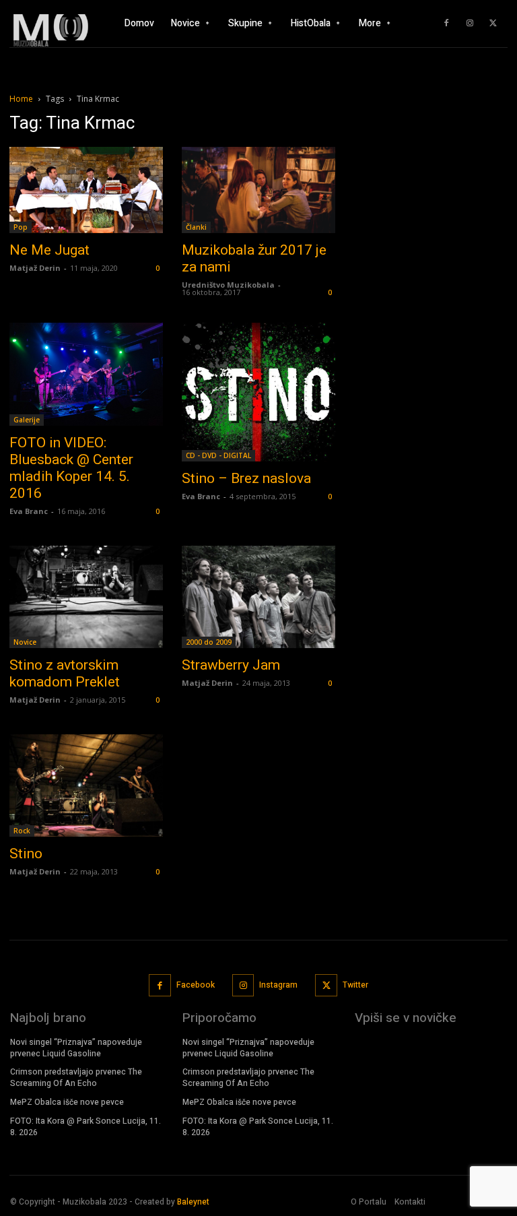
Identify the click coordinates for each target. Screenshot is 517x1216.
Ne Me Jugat (49, 250)
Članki (196, 227)
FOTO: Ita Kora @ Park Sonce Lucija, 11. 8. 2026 (85, 1127)
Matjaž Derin (35, 268)
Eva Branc (28, 511)
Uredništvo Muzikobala (228, 285)
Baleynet (193, 1202)
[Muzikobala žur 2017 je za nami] (258, 190)
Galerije (26, 419)
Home (21, 98)
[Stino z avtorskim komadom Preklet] (86, 597)
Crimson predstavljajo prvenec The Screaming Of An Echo (76, 1077)
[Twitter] (493, 23)
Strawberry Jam (231, 665)
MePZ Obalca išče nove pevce (67, 1102)
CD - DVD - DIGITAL (218, 455)
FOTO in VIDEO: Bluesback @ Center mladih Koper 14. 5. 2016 (71, 468)
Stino (25, 853)
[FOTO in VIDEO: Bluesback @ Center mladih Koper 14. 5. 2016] (86, 374)
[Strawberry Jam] (258, 597)
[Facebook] (446, 23)
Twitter (355, 985)
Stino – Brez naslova (246, 478)
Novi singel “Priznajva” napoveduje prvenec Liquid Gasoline (76, 1048)
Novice (24, 642)
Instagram (278, 985)
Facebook (195, 985)
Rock (21, 830)
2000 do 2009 (209, 642)
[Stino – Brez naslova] (258, 392)
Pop (20, 227)
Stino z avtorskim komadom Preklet (64, 673)
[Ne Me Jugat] (86, 190)
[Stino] (86, 785)
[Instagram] (470, 23)
